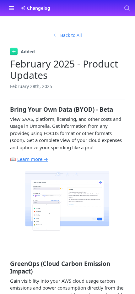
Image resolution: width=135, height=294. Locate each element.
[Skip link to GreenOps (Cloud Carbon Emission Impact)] (5, 267)
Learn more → (32, 159)
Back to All (71, 35)
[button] (67, 200)
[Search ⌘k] (127, 8)
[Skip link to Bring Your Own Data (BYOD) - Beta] (5, 109)
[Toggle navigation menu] (11, 8)
